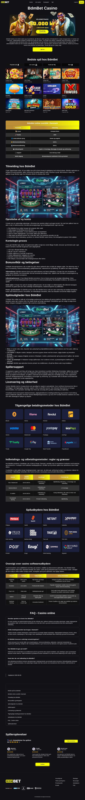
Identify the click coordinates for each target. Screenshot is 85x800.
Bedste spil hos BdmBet (14, 690)
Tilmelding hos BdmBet (14, 697)
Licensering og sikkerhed (14, 710)
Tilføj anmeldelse (71, 741)
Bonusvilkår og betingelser (15, 700)
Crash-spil (50, 64)
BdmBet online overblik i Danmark (17, 694)
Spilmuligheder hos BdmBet (15, 704)
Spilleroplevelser (12, 723)
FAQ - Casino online (13, 720)
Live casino (32, 64)
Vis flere (42, 764)
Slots (69, 64)
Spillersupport (11, 707)
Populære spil (13, 64)
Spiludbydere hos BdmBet (15, 717)
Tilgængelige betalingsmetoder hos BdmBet (19, 714)
